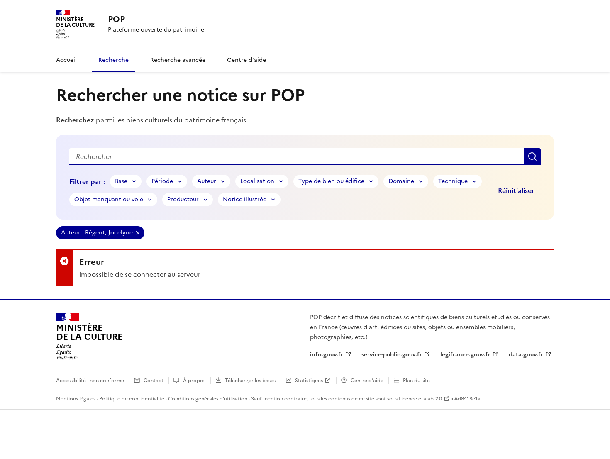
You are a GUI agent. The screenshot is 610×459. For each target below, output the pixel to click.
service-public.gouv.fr (391, 354)
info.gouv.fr (326, 354)
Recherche (113, 60)
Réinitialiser (516, 190)
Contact (153, 380)
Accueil (66, 60)
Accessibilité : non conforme (90, 380)
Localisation (257, 181)
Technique (453, 181)
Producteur (183, 199)
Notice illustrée (244, 199)
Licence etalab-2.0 (420, 399)
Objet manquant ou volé (108, 199)
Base (121, 181)
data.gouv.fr (526, 354)
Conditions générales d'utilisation (207, 399)
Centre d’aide (367, 380)
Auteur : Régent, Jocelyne (97, 232)
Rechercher (532, 156)
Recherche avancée (177, 60)
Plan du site (416, 380)
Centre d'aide (246, 60)
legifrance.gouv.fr (465, 354)
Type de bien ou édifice (331, 181)
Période (162, 181)
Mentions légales (75, 399)
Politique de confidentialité (131, 399)
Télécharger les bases (250, 380)
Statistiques (309, 380)
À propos (194, 380)
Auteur (206, 181)
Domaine (401, 181)
